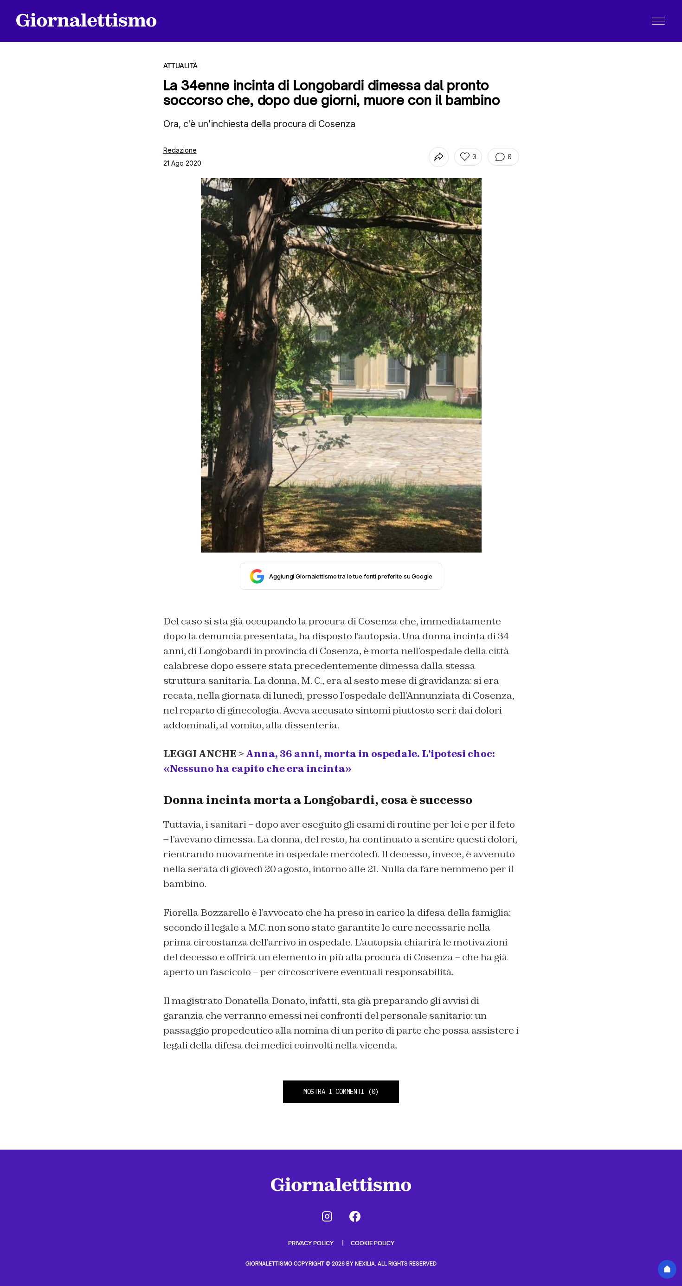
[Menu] (658, 21)
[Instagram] (327, 1216)
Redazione (180, 150)
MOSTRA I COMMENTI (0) (341, 1091)
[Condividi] (439, 157)
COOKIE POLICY (372, 1243)
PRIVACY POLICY (311, 1243)
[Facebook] (355, 1216)
